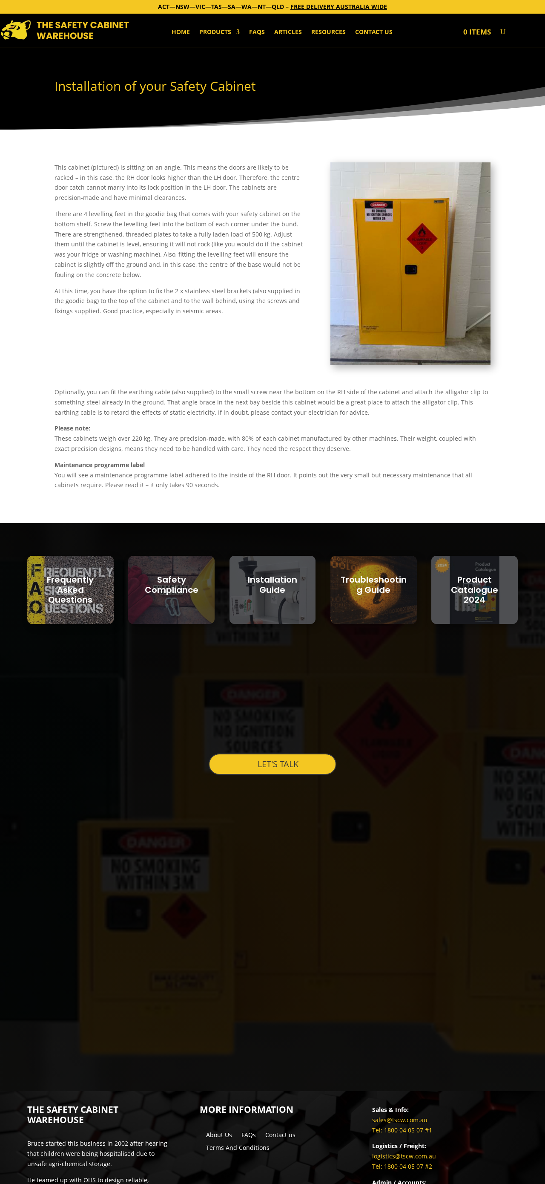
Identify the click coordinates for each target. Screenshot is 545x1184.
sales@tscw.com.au (399, 1120)
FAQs (257, 32)
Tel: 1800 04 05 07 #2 (402, 1166)
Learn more (70, 621)
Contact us (374, 32)
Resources (328, 32)
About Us (219, 1135)
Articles (288, 32)
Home (181, 32)
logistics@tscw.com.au (404, 1156)
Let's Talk (278, 764)
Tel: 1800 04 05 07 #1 (402, 1130)
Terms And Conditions (238, 1148)
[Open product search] (502, 32)
